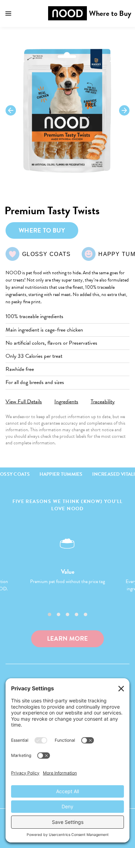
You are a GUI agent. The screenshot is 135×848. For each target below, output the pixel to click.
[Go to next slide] (124, 110)
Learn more (67, 638)
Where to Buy (110, 13)
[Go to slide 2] (58, 614)
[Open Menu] (8, 13)
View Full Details (24, 401)
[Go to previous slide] (11, 110)
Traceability (103, 401)
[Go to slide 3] (67, 614)
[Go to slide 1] (49, 614)
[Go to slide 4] (76, 614)
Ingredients (66, 401)
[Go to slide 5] (85, 614)
